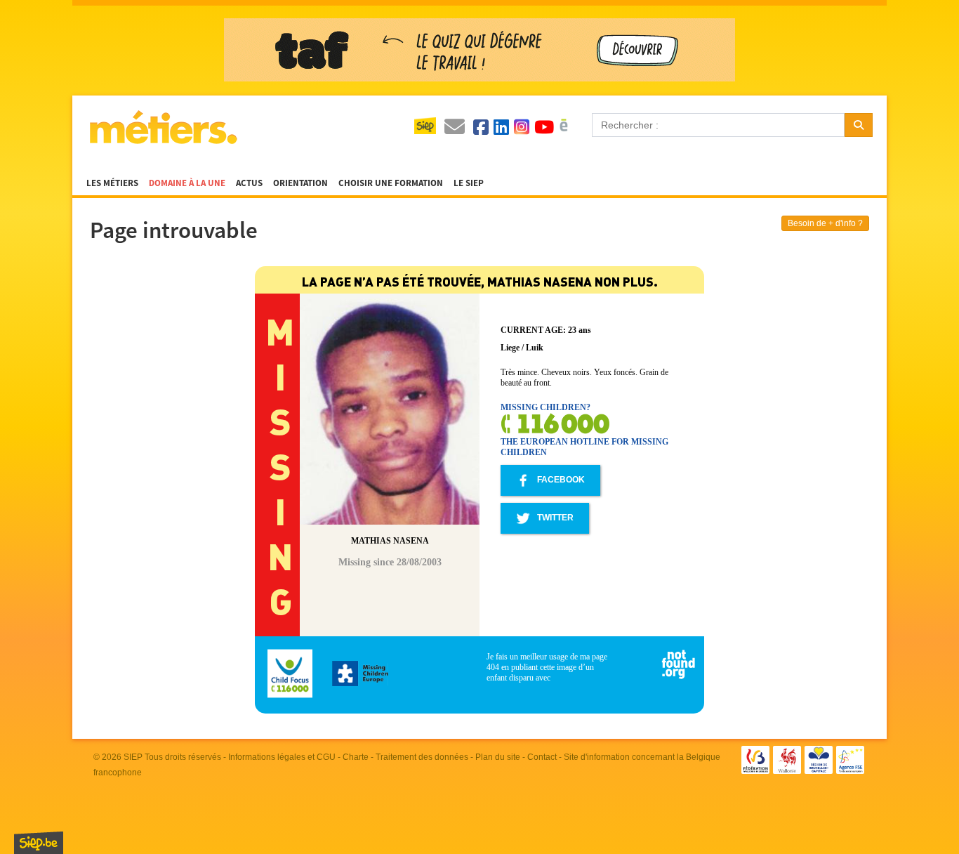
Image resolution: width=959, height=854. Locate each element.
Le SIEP (469, 183)
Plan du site (497, 757)
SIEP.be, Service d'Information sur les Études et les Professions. (38, 843)
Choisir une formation (390, 183)
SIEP (133, 757)
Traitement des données (422, 757)
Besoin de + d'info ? (825, 223)
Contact (542, 757)
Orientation (300, 183)
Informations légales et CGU (282, 757)
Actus (249, 183)
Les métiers (112, 183)
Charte (356, 757)
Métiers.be (162, 127)
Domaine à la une (187, 183)
